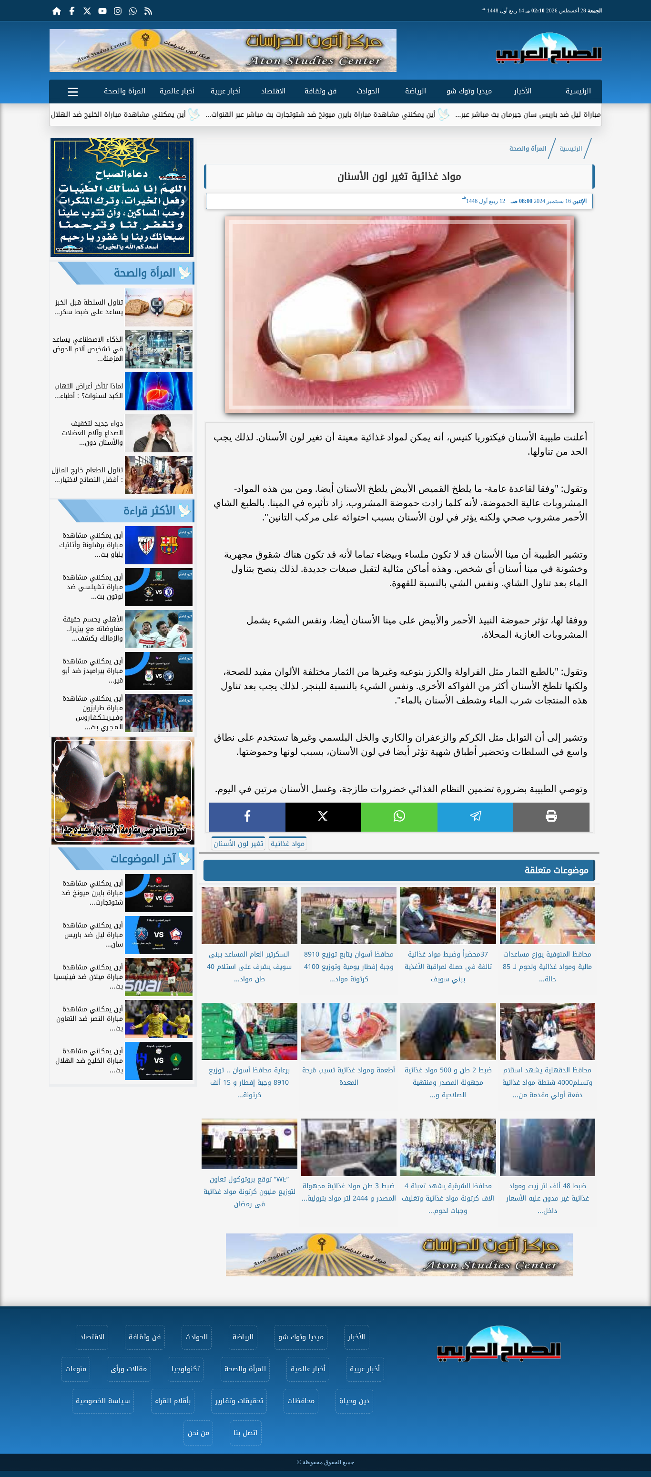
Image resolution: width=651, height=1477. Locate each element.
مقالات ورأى (129, 1369)
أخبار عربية (226, 91)
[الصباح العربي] (549, 48)
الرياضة (415, 91)
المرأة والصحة (124, 91)
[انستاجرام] (117, 10)
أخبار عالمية (177, 91)
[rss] (148, 10)
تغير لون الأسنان (238, 843)
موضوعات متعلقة (557, 870)
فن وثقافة (320, 91)
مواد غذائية (288, 843)
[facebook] (247, 817)
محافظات (301, 1401)
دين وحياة (354, 1401)
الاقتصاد (273, 91)
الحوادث (368, 91)
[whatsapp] (399, 817)
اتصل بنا (245, 1432)
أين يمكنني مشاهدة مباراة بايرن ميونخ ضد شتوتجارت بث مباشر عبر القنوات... (373, 114)
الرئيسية (578, 91)
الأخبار (522, 91)
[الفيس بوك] (72, 10)
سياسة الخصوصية (103, 1401)
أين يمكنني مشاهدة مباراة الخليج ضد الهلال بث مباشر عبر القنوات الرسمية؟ (123, 114)
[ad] (122, 254)
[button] (60, 50)
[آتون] (223, 50)
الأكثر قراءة (149, 511)
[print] (551, 817)
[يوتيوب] (102, 10)
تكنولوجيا (186, 1369)
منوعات (75, 1369)
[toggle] (73, 90)
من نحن (198, 1432)
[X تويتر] (87, 10)
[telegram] (475, 817)
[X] (323, 817)
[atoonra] (399, 1254)
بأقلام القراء (173, 1401)
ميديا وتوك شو (469, 91)
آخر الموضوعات (143, 859)
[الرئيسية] (56, 10)
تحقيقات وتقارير (239, 1401)
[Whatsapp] (133, 10)
